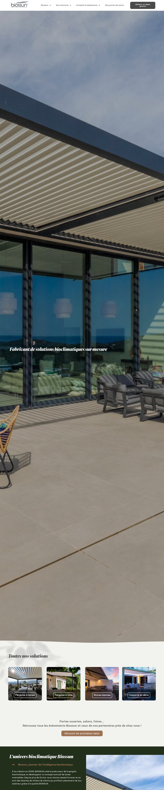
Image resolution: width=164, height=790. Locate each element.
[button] (47, 764)
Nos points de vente (114, 5)
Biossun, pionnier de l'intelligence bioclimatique (45, 765)
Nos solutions (62, 5)
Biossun (44, 5)
